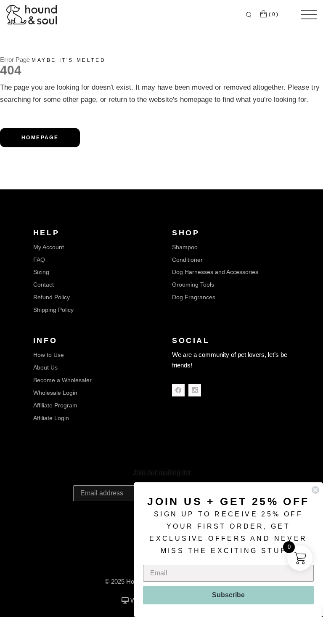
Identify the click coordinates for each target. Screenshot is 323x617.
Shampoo (185, 247)
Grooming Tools (193, 284)
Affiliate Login (51, 418)
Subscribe (228, 594)
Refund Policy (51, 297)
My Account (48, 247)
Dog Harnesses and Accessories (215, 272)
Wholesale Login (55, 392)
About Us (45, 367)
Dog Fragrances (193, 297)
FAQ (39, 259)
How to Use (48, 354)
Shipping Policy (53, 309)
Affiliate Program (55, 405)
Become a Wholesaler (62, 380)
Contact (43, 284)
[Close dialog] (315, 490)
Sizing (41, 272)
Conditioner (187, 259)
